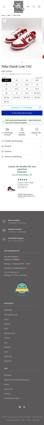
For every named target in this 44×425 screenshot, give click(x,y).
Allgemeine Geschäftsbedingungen (17, 380)
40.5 (37, 80)
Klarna (6, 384)
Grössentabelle (38, 77)
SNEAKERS (8, 310)
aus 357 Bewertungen (20, 175)
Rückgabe (7, 375)
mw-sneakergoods (13, 417)
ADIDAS (7, 338)
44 (6, 89)
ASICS (6, 319)
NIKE (9, 15)
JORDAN (7, 324)
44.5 (17, 89)
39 (17, 80)
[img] (22, 172)
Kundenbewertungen (11, 398)
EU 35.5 (37, 93)
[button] (4, 7)
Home (3, 15)
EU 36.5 (17, 97)
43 (37, 85)
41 (6, 85)
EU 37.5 (27, 97)
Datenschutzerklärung (13, 420)
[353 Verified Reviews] (22, 297)
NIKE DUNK (16, 15)
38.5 (6, 80)
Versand (12, 74)
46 (6, 93)
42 (17, 85)
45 (27, 89)
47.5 (27, 93)
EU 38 (37, 97)
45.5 (37, 89)
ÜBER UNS (8, 356)
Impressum (8, 389)
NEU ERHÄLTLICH (11, 315)
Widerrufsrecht (37, 417)
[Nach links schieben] (17, 62)
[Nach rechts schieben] (26, 62)
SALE (6, 352)
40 (27, 80)
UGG (5, 343)
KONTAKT (8, 361)
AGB (23, 420)
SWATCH (7, 347)
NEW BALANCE (9, 333)
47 (17, 93)
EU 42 (6, 102)
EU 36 (6, 97)
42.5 (27, 85)
